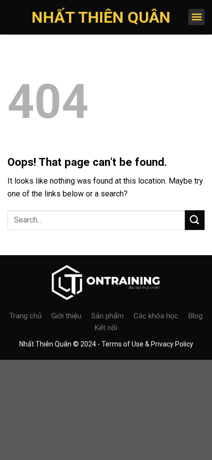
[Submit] (195, 220)
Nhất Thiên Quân (101, 17)
